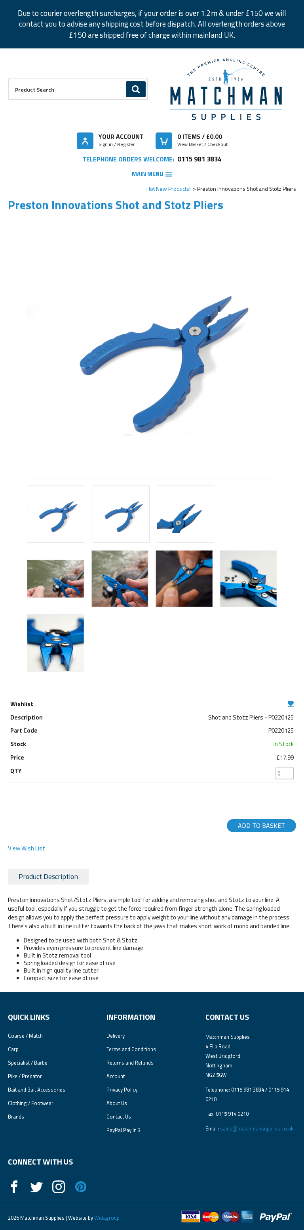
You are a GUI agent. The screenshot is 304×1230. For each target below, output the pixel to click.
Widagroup (106, 1218)
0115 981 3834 (199, 159)
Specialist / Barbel (28, 1063)
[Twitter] (36, 1186)
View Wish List (26, 848)
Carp (13, 1049)
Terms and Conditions (131, 1049)
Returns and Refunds (130, 1063)
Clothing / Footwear (30, 1103)
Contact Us (118, 1117)
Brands (16, 1117)
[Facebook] (14, 1186)
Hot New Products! (168, 188)
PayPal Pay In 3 (123, 1130)
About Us (116, 1103)
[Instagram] (58, 1186)
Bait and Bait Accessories (36, 1090)
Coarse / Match (25, 1036)
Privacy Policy (121, 1090)
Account (115, 1076)
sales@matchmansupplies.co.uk (256, 1128)
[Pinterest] (80, 1186)
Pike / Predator (25, 1076)
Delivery (115, 1036)
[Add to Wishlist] (152, 703)
